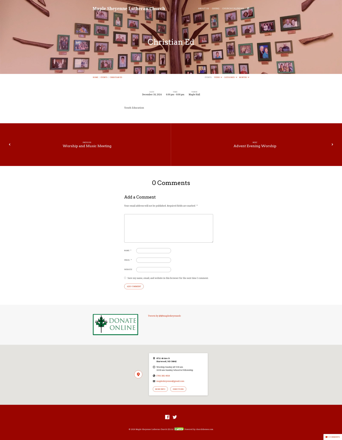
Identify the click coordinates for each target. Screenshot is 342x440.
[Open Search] (248, 8)
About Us (203, 8)
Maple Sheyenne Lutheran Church (129, 8)
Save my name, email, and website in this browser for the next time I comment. (168, 278)
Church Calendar (233, 8)
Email (128, 260)
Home (95, 77)
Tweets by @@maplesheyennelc (164, 316)
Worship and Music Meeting (87, 146)
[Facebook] (167, 417)
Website (128, 269)
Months (243, 77)
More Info (160, 389)
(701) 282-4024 (163, 375)
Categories (229, 77)
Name (127, 250)
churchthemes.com (204, 429)
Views (217, 77)
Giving (215, 8)
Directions (178, 389)
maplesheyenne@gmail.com (170, 381)
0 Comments (334, 437)
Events (104, 77)
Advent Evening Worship (255, 146)
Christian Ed (116, 77)
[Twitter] (175, 417)
